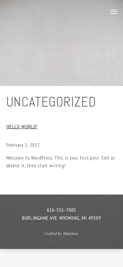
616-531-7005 (61, 210)
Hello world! (22, 126)
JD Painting (39, 11)
